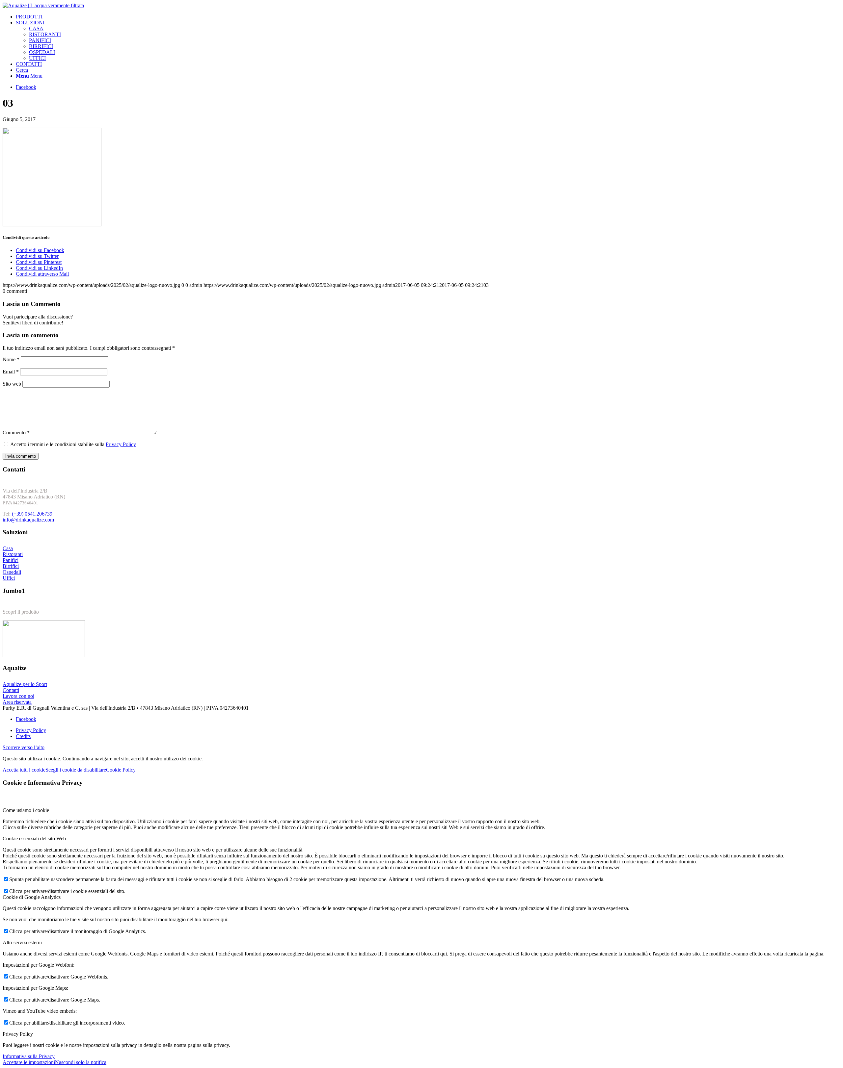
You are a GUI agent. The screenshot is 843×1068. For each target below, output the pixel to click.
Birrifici (11, 566)
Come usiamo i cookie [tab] (26, 810)
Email (11, 371)
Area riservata (17, 702)
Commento (16, 432)
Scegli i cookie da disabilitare (75, 770)
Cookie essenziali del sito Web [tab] (34, 838)
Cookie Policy (121, 770)
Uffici (9, 578)
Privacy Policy (121, 444)
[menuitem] (428, 17)
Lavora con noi (18, 696)
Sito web (12, 384)
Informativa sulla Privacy (29, 1056)
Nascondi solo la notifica (80, 1062)
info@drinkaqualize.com (28, 519)
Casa (8, 548)
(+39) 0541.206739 (32, 514)
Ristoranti (13, 554)
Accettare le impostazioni (29, 1062)
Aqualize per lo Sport (25, 684)
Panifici (10, 560)
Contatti (11, 690)
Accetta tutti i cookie (24, 770)
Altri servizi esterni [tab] (22, 942)
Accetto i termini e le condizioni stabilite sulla (73, 444)
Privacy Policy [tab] (18, 1034)
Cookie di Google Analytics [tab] (32, 897)
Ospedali (12, 572)
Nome (11, 359)
